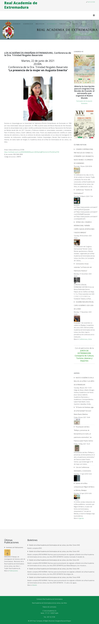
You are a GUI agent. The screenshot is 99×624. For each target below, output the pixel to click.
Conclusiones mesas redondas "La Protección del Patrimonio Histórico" (83, 267)
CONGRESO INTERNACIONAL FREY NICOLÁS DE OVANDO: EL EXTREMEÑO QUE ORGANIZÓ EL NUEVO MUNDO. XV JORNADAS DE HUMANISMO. (84, 156)
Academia (16, 24)
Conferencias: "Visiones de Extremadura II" (83, 191)
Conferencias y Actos (85, 339)
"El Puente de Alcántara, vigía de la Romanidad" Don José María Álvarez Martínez (83, 410)
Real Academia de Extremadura (20, 5)
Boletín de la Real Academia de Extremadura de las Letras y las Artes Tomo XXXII (54, 545)
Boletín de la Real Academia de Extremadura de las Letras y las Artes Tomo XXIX (54, 569)
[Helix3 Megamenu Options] (94, 15)
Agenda (8, 32)
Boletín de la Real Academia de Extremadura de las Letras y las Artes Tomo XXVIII (54, 577)
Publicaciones (64, 24)
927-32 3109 (91, 2)
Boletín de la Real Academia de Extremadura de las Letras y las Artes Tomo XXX (54, 560)
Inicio (8, 24)
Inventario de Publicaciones (14, 547)
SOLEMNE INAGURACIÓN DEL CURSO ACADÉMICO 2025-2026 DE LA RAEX (84, 305)
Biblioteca (39, 24)
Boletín (75, 24)
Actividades (51, 24)
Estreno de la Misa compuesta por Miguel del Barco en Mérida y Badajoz (84, 486)
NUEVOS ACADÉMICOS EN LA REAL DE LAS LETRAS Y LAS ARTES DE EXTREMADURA (84, 381)
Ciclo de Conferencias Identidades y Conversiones (82, 469)
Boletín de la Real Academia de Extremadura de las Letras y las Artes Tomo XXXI (54, 551)
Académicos (27, 24)
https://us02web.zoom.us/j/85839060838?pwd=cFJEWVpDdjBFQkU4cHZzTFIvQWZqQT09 (31, 152)
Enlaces (83, 24)
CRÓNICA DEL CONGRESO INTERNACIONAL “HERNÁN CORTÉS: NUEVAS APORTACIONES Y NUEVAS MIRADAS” (84, 227)
